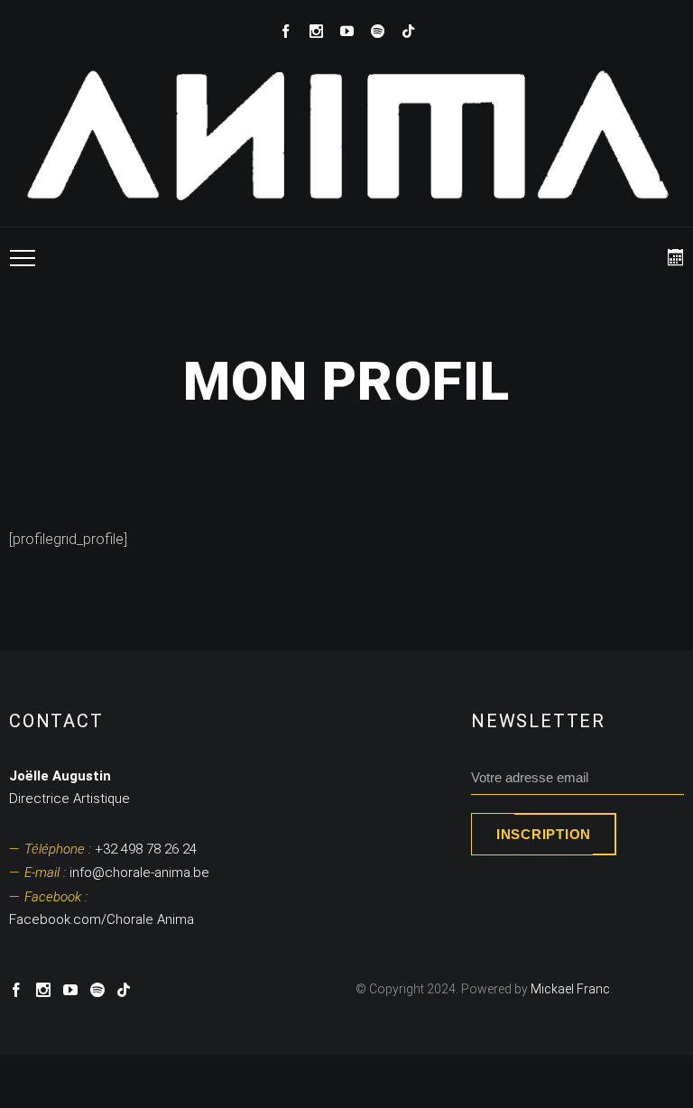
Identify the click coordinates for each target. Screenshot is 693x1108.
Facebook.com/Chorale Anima (101, 908)
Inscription (543, 834)
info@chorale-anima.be (116, 872)
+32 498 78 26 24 (110, 849)
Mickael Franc (570, 989)
